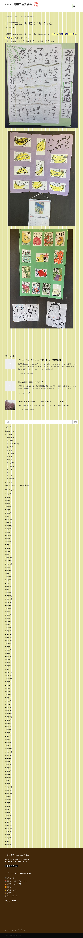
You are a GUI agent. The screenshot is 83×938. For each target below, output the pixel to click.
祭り (8, 469)
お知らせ (7, 431)
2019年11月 (8, 752)
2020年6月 (8, 729)
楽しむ (9, 463)
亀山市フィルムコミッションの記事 (15, 485)
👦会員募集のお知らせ (11, 890)
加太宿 (9, 440)
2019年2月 (8, 780)
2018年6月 (8, 806)
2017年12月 (8, 825)
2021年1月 (8, 707)
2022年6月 (8, 653)
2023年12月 (8, 596)
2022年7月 (8, 650)
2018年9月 (8, 796)
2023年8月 (8, 608)
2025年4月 (8, 545)
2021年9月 (8, 682)
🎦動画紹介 (8, 887)
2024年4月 (8, 583)
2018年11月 (8, 790)
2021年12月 (8, 672)
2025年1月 (8, 554)
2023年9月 (8, 605)
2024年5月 (8, 580)
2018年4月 (8, 812)
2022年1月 (8, 669)
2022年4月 (8, 659)
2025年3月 (8, 548)
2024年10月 (8, 564)
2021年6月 (8, 691)
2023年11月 (8, 599)
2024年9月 (8, 567)
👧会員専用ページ (10, 893)
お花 (8, 456)
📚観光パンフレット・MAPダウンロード (16, 881)
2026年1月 (8, 516)
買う (8, 475)
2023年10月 (8, 602)
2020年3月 (8, 739)
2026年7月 (8, 497)
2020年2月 (8, 742)
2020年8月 (8, 723)
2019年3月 (8, 777)
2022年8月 (8, 647)
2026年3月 (8, 510)
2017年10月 (8, 831)
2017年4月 (8, 841)
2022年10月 (8, 640)
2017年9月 (8, 835)
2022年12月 (8, 634)
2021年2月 (8, 704)
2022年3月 (8, 663)
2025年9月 (8, 529)
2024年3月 (8, 586)
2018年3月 (8, 815)
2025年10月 (8, 526)
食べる (9, 479)
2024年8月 (8, 570)
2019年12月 (8, 749)
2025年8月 (8, 532)
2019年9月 (8, 758)
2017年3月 (8, 844)
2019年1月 (8, 784)
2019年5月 (8, 771)
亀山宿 (32, 410)
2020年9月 (8, 720)
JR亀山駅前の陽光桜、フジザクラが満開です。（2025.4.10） (43, 401)
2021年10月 (8, 678)
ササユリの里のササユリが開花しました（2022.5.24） (40, 360)
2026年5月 (8, 503)
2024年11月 (8, 561)
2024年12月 (8, 557)
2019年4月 (8, 774)
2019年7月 (8, 764)
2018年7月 (8, 803)
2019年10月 (8, 755)
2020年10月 (8, 717)
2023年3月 (8, 624)
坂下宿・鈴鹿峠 (11, 444)
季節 (31, 373)
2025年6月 (8, 538)
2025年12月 (8, 519)
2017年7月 (8, 838)
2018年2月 (8, 819)
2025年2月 (8, 551)
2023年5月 (8, 618)
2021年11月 (8, 675)
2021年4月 (8, 698)
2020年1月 (8, 745)
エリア (7, 434)
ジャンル (7, 453)
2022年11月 (8, 637)
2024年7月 (8, 573)
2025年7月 (8, 535)
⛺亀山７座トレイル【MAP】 (13, 884)
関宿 (8, 450)
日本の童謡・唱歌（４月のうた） (32, 382)
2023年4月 (8, 621)
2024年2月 (8, 589)
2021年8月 (8, 685)
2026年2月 (8, 513)
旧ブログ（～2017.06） (11, 896)
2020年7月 (8, 726)
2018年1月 (8, 822)
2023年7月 (8, 612)
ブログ (17, 17)
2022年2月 (8, 666)
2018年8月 (8, 800)
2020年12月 (8, 710)
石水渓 (9, 447)
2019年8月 (8, 761)
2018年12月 (8, 787)
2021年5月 (8, 694)
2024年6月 (8, 576)
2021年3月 (8, 701)
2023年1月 (8, 631)
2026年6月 (8, 500)
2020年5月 (8, 733)
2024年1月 (8, 592)
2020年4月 (8, 736)
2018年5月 (8, 809)
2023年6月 (8, 615)
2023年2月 (8, 627)
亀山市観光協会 (9, 17)
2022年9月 (8, 643)
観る (8, 472)
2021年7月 (8, 688)
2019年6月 (8, 768)
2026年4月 (8, 506)
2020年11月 (8, 714)
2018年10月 (8, 793)
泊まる (9, 466)
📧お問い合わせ (9, 878)
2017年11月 (8, 828)
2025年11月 (8, 522)
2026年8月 (8, 494)
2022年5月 (8, 656)
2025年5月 (8, 542)
